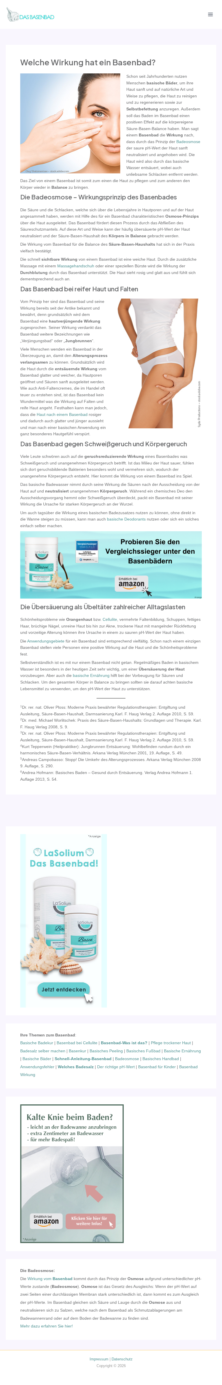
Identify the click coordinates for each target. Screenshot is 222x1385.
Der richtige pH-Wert (116, 1067)
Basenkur (77, 1051)
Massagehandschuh (75, 266)
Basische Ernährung (182, 1051)
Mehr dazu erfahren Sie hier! (46, 1326)
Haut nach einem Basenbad (62, 414)
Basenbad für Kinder (157, 1067)
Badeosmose (188, 142)
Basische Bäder (37, 1059)
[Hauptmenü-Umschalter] (211, 15)
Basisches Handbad (161, 1059)
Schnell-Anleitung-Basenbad (83, 1059)
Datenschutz (122, 1359)
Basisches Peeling (106, 1051)
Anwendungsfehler (37, 1067)
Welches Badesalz (76, 1067)
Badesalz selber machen (42, 1051)
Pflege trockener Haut (171, 1043)
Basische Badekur (36, 1043)
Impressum (99, 1359)
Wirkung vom (50, 1279)
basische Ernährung (91, 675)
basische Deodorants (126, 519)
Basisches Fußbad (143, 1051)
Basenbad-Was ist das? (124, 1043)
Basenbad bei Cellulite (77, 1043)
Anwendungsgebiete (45, 641)
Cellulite (110, 619)
